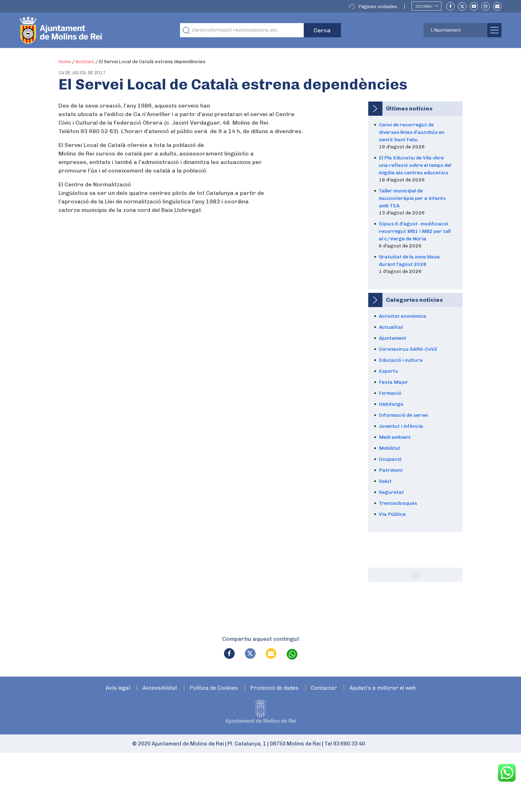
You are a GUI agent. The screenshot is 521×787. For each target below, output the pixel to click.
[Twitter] (462, 6)
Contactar (324, 688)
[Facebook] (450, 6)
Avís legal (118, 688)
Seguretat (391, 492)
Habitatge (391, 404)
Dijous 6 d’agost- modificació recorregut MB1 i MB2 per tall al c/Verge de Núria (414, 231)
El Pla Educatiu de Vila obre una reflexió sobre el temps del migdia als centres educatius (415, 165)
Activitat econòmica (402, 316)
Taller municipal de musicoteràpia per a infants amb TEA (412, 198)
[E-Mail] (497, 6)
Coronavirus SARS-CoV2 (408, 349)
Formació (390, 393)
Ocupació (390, 459)
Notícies (85, 61)
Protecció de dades (274, 688)
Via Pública (392, 514)
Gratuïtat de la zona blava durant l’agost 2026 (409, 260)
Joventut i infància (401, 426)
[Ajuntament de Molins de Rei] (86, 30)
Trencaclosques (398, 503)
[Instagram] (485, 6)
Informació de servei (403, 415)
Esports (388, 371)
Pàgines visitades (378, 6)
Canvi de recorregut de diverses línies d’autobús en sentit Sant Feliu (411, 132)
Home (64, 61)
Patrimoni (391, 470)
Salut (385, 481)
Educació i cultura (401, 360)
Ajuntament (393, 338)
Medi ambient (395, 437)
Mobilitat (389, 448)
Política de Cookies (214, 688)
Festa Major (393, 382)
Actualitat (391, 327)
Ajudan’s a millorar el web (382, 688)
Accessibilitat (159, 688)
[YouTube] (474, 6)
